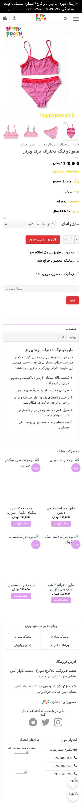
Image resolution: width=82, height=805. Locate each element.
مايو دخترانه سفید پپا (21, 585)
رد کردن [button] (14, 9)
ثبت (72, 300)
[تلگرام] (72, 782)
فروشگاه (64, 144)
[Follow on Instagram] (58, 723)
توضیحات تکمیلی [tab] (66, 337)
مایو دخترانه (27, 144)
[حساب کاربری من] (14, 18)
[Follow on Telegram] (33, 723)
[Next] (6, 71)
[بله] (72, 795)
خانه (76, 144)
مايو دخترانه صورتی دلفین (61, 510)
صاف (5, 218)
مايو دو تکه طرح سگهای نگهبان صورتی (21, 510)
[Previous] (72, 71)
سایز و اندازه (70, 224)
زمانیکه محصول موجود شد (55, 274)
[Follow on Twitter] (45, 723)
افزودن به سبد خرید (42, 239)
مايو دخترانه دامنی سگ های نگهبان (61, 587)
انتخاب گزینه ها (61, 523)
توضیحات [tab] (71, 328)
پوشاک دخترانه (47, 144)
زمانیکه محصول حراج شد (56, 260)
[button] (76, 19)
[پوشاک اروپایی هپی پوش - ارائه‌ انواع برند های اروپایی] (41, 18)
